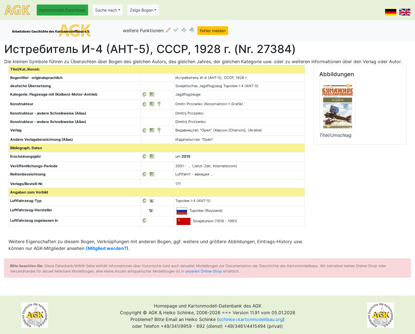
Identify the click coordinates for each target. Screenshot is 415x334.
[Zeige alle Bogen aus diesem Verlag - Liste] (144, 130)
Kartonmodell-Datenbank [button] (62, 10)
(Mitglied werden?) (107, 248)
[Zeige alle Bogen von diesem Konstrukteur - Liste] (144, 104)
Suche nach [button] (106, 10)
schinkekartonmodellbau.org (251, 319)
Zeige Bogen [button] (141, 10)
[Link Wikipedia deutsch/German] (151, 201)
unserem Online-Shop (203, 271)
